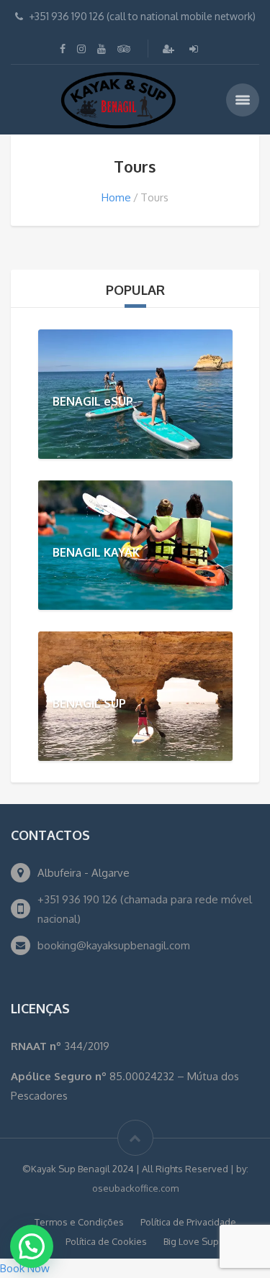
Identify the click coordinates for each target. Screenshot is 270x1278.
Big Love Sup (191, 1241)
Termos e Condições (79, 1222)
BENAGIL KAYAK (96, 552)
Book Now (25, 1268)
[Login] (195, 48)
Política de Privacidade (188, 1222)
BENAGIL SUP (89, 703)
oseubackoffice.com (135, 1188)
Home (116, 197)
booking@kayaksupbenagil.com (113, 945)
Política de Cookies (106, 1241)
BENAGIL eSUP (93, 401)
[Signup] (170, 48)
